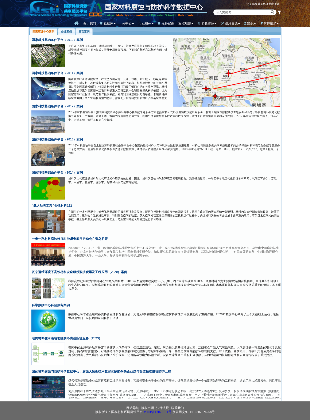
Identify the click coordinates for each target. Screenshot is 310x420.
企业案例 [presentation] (66, 31)
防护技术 (270, 23)
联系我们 (177, 408)
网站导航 (132, 408)
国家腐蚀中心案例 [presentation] (43, 31)
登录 (271, 3)
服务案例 (167, 23)
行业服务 (145, 23)
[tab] (44, 31)
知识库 (251, 23)
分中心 (127, 23)
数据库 (108, 23)
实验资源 (207, 23)
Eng (255, 3)
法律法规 (162, 408)
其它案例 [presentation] (84, 31)
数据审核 (263, 3)
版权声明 (147, 408)
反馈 (276, 3)
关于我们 (89, 23)
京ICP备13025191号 (157, 412)
